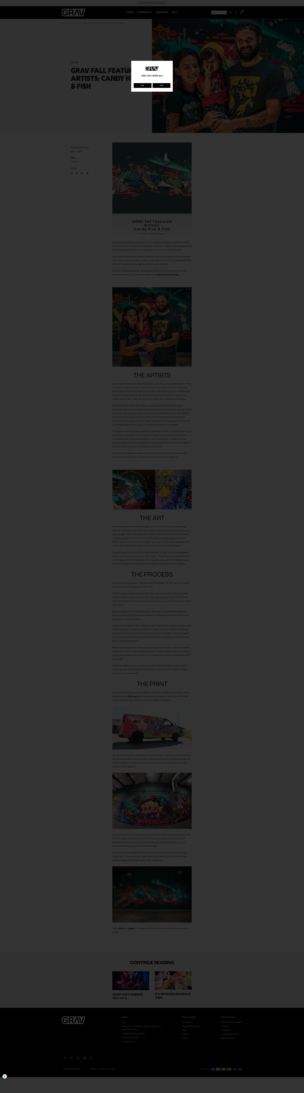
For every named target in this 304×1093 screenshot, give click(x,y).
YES (161, 85)
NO (142, 85)
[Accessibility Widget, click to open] (4, 1076)
